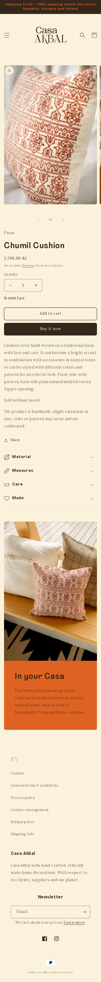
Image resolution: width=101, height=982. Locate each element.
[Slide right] (62, 220)
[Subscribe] (84, 912)
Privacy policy (23, 798)
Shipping (27, 265)
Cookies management (30, 810)
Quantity (11, 274)
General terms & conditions (34, 786)
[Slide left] (39, 220)
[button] (7, 35)
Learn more (74, 923)
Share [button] (15, 440)
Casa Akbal (42, 973)
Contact (17, 774)
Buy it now (50, 329)
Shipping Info (22, 834)
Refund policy (22, 822)
